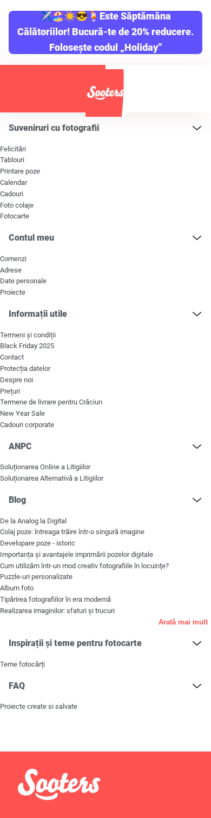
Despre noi (16, 380)
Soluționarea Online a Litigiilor (45, 467)
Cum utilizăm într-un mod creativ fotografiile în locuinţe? (84, 566)
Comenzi (13, 259)
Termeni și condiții (28, 335)
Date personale (23, 281)
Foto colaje (17, 205)
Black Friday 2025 (27, 346)
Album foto (17, 588)
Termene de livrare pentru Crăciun (51, 402)
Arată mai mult (183, 622)
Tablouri (12, 160)
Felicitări (13, 149)
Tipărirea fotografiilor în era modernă (55, 599)
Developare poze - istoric (37, 543)
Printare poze (20, 171)
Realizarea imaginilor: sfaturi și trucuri (57, 611)
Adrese (11, 270)
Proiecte (12, 292)
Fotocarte (14, 216)
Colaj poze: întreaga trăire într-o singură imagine (72, 532)
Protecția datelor (25, 368)
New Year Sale (22, 413)
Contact (12, 357)
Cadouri (11, 194)
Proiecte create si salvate (38, 706)
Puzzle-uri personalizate (36, 577)
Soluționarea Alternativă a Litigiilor (51, 478)
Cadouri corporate (27, 425)
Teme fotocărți (22, 664)
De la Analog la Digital (33, 521)
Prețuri (10, 391)
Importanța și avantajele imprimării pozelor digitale (76, 554)
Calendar (13, 182)
